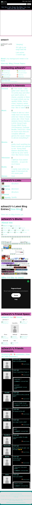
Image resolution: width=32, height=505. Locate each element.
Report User (21, 76)
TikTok (7, 189)
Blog (18, 7)
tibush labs (20, 493)
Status (16, 500)
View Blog (16, 209)
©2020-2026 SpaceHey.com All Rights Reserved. (16, 502)
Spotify (7, 197)
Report (26, 381)
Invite (15, 8)
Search (29, 4)
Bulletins (21, 7)
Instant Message (7, 74)
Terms (20, 499)
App (18, 8)
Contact (29, 499)
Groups (28, 7)
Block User (20, 74)
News (4, 499)
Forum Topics (19, 63)
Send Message (6, 72)
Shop (20, 8)
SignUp (29, 1)
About (23, 8)
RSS (17, 499)
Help (23, 1)
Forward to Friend (22, 72)
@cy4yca (14, 183)
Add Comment (10, 356)
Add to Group (6, 76)
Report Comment (26, 364)
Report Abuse (11, 500)
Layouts (9, 8)
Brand (12, 499)
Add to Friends (6, 70)
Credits (15, 499)
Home (3, 7)
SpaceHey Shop (20, 500)
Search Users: (3, 3)
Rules (7, 499)
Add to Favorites (22, 70)
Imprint (26, 499)
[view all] (29, 316)
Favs (12, 8)
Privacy (23, 499)
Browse (6, 7)
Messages (14, 7)
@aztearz (15, 189)
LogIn (26, 1)
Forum (25, 7)
